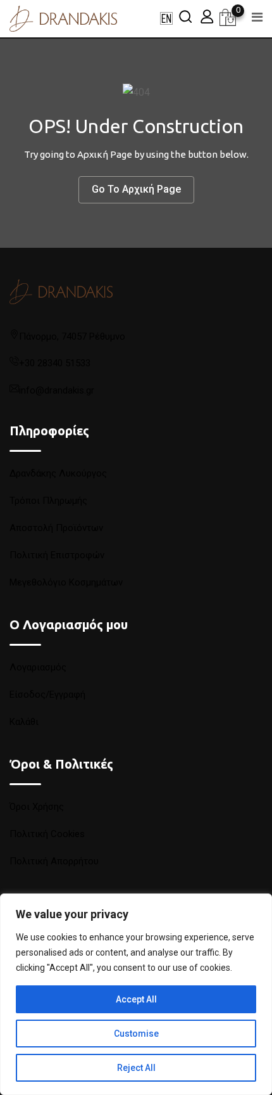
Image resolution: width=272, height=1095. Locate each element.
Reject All (136, 1068)
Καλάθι (24, 721)
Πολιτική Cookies (47, 834)
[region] (136, 994)
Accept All (136, 999)
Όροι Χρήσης (36, 806)
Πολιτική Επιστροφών (56, 555)
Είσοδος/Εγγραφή (47, 694)
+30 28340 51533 (54, 363)
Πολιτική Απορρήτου (54, 861)
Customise (136, 1033)
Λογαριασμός (37, 667)
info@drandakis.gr (56, 390)
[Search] (185, 16)
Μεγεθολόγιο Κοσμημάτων (66, 582)
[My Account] (207, 16)
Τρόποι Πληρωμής (48, 500)
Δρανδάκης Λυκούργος (58, 473)
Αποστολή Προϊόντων (56, 528)
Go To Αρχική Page (136, 189)
